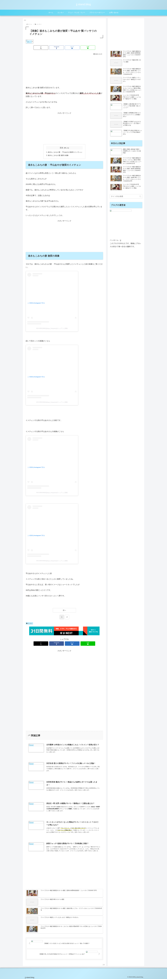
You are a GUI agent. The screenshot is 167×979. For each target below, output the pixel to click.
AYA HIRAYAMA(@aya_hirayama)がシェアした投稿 (52, 328)
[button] (140, 196)
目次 (61, 148)
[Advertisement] (64, 70)
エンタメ (30, 623)
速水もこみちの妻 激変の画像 (58, 155)
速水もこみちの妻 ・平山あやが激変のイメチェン (65, 152)
